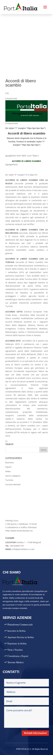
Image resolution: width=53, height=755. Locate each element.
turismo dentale (12, 484)
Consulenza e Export (17, 656)
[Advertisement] (26, 42)
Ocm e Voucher (15, 649)
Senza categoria (12, 475)
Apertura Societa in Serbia (20, 637)
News (8, 471)
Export (8, 467)
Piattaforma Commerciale (20, 624)
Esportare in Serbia (17, 643)
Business (9, 462)
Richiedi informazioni (35, 733)
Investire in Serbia (16, 630)
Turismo (9, 480)
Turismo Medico (15, 662)
